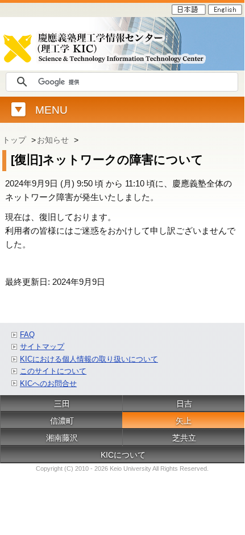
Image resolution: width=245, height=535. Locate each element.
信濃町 (62, 420)
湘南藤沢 (62, 437)
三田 (62, 403)
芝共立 (184, 437)
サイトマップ (42, 346)
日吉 (184, 403)
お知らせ (53, 139)
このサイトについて (53, 371)
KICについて (123, 454)
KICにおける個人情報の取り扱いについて (89, 359)
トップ (14, 139)
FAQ (27, 334)
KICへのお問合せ (48, 383)
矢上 (184, 420)
